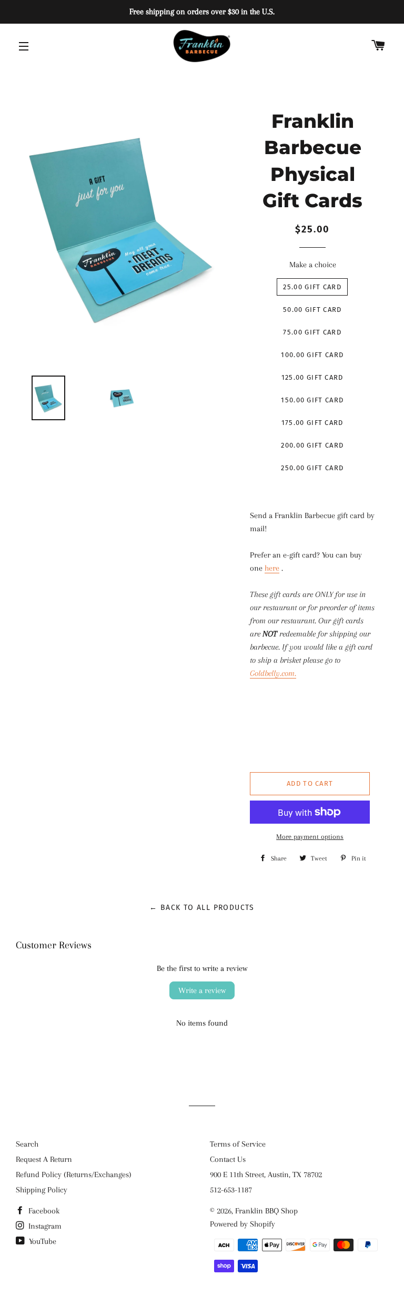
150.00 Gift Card (312, 400)
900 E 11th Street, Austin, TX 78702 (266, 1174)
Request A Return (44, 1159)
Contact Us (228, 1159)
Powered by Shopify (242, 1224)
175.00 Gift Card (312, 423)
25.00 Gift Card (312, 287)
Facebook (42, 1211)
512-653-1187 (231, 1189)
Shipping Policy (41, 1189)
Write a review (202, 990)
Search (27, 1144)
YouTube (41, 1241)
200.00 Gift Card (312, 445)
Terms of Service (238, 1144)
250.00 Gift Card (312, 468)
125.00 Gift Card (312, 377)
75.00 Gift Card (312, 332)
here (272, 568)
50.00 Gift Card (312, 309)
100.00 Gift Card (312, 355)
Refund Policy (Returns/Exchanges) (74, 1174)
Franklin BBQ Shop (266, 1211)
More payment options (310, 837)
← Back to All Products (202, 907)
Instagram (44, 1226)
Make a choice (312, 264)
